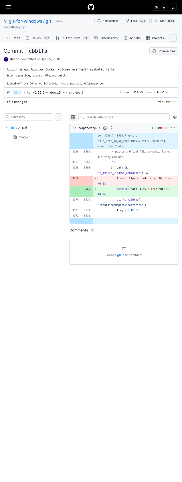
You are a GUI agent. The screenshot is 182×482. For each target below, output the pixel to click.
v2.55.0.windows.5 (47, 92)
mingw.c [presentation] (25, 137)
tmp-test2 (76, 92)
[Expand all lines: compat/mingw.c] (111, 128)
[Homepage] (91, 7)
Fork (138, 20)
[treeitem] (33, 130)
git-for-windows (25, 21)
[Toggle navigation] (8, 7)
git (48, 21)
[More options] (172, 127)
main (17, 92)
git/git (22, 27)
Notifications (110, 20)
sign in (119, 255)
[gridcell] (124, 141)
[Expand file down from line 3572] (81, 221)
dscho (15, 59)
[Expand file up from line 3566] (81, 141)
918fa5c (138, 92)
